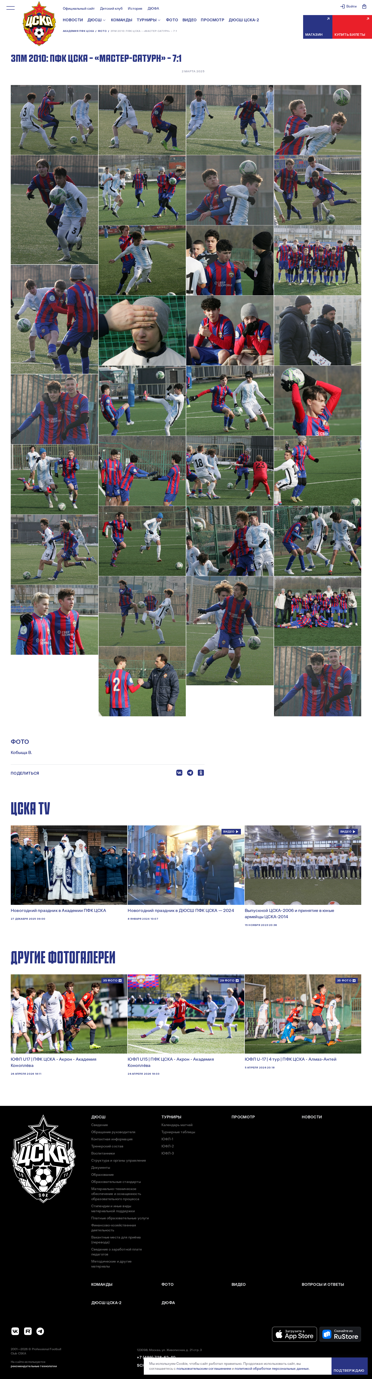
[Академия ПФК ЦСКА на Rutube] (27, 1331)
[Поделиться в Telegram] (190, 773)
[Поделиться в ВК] (179, 773)
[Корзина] (364, 6)
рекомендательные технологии (34, 1366)
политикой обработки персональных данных (272, 1369)
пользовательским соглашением (204, 1369)
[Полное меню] (10, 8)
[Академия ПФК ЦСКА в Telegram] (40, 1331)
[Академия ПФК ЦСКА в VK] (15, 1331)
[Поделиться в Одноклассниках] (201, 773)
